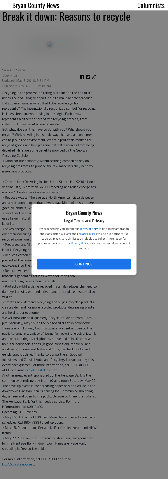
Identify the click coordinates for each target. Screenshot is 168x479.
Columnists (151, 5)
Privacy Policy (86, 233)
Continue (83, 264)
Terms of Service (91, 228)
